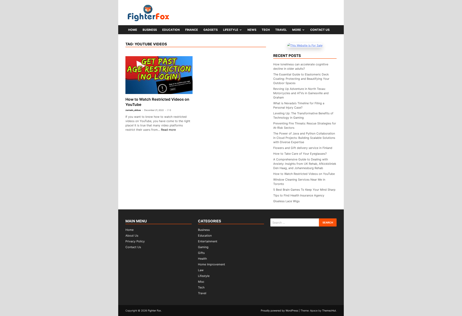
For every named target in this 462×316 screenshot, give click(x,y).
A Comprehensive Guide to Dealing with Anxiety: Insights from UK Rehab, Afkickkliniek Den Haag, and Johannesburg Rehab (304, 164)
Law (201, 270)
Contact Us (320, 30)
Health (202, 258)
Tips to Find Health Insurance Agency (298, 195)
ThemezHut (329, 310)
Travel (281, 30)
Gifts (201, 253)
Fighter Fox (154, 310)
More (300, 31)
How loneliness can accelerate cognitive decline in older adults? (300, 66)
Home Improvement (211, 264)
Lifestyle (234, 31)
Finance (191, 30)
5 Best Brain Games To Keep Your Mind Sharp (304, 189)
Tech (266, 30)
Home (132, 30)
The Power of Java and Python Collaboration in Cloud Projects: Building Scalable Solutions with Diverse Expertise (304, 138)
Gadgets (210, 30)
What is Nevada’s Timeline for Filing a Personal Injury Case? (298, 105)
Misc (201, 281)
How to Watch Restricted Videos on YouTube (304, 174)
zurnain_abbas (133, 110)
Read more (168, 129)
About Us (131, 235)
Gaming (203, 247)
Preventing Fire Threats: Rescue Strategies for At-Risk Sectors (304, 125)
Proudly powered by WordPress (280, 310)
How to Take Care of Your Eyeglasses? (300, 153)
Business (150, 30)
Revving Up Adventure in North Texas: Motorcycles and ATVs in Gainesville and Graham (301, 93)
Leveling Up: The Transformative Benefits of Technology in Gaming (303, 115)
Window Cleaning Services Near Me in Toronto (299, 182)
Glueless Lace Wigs (286, 201)
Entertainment (207, 241)
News (251, 30)
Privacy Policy (135, 241)
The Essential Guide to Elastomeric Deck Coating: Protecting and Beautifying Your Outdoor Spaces (301, 79)
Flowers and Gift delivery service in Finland (302, 148)
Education (171, 30)
